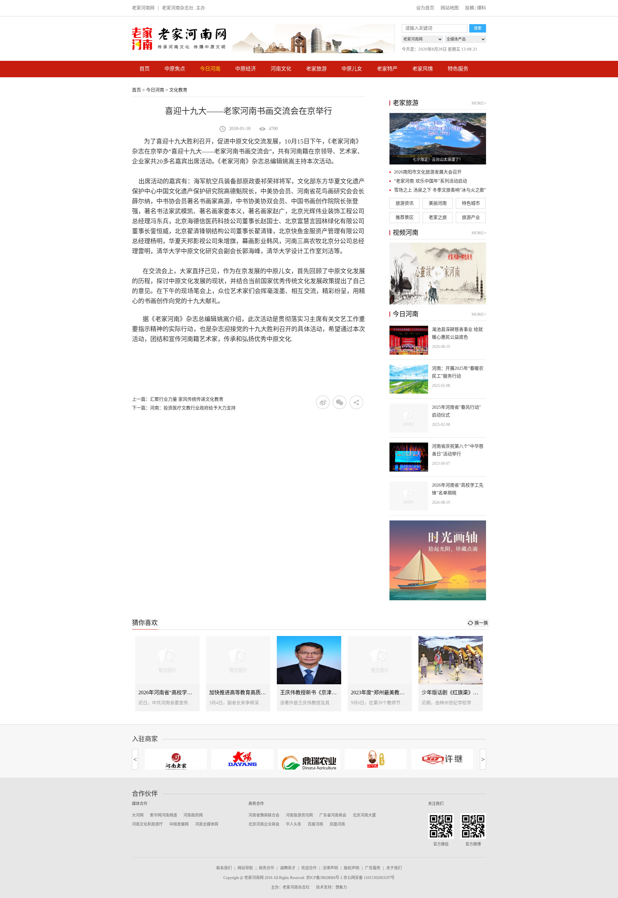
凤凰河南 (337, 824)
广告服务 (372, 868)
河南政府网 (193, 815)
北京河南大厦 (364, 815)
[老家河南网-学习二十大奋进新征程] (313, 38)
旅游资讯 (405, 203)
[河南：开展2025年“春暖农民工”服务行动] (437, 379)
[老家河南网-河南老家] (176, 761)
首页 (144, 68)
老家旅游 (316, 68)
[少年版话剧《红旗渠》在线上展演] (450, 673)
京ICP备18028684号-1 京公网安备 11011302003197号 (350, 877)
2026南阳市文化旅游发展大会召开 (428, 172)
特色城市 (471, 203)
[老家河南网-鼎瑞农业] (309, 763)
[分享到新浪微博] (322, 402)
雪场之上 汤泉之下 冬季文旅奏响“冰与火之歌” (440, 190)
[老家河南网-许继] (442, 759)
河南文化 (281, 68)
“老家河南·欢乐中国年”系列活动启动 (430, 181)
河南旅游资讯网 (299, 815)
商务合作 (266, 868)
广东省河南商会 (332, 815)
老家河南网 (143, 7)
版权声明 (351, 868)
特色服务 (458, 68)
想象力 (341, 887)
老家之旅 (438, 217)
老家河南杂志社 (177, 7)
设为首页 (425, 7)
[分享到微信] (339, 402)
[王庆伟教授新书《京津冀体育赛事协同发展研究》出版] (309, 673)
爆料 (481, 7)
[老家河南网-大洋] (242, 759)
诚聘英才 (287, 868)
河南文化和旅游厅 (147, 824)
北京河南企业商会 (263, 824)
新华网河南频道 (163, 815)
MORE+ (479, 103)
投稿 (469, 7)
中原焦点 (174, 68)
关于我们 (394, 868)
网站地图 (450, 7)
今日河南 (210, 68)
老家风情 (422, 68)
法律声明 (330, 868)
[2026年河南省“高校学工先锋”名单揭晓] (437, 496)
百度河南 (315, 824)
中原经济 (245, 68)
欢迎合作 (309, 868)
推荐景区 (405, 217)
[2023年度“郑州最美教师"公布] (380, 673)
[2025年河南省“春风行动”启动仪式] (437, 418)
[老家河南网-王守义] (375, 759)
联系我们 (224, 868)
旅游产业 (471, 217)
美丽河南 (438, 203)
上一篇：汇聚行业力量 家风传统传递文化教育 (177, 399)
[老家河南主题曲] (437, 273)
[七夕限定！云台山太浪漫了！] (437, 138)
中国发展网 (179, 824)
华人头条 (293, 824)
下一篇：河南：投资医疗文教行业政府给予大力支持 (184, 408)
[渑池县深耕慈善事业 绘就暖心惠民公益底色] (437, 340)
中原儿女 (352, 68)
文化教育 (178, 90)
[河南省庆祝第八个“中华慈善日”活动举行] (437, 457)
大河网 (138, 815)
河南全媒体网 (206, 824)
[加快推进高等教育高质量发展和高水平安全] (238, 673)
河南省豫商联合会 (263, 815)
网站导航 (245, 868)
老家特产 (387, 68)
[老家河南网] (179, 38)
